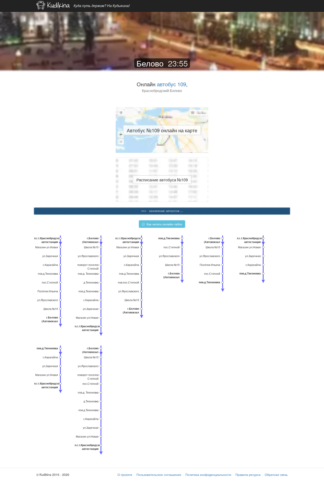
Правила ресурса (248, 474)
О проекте (124, 474)
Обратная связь (276, 474)
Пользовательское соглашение (158, 474)
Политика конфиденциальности (208, 474)
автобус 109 (171, 84)
